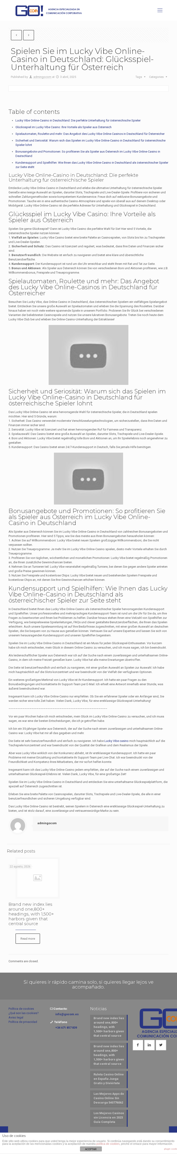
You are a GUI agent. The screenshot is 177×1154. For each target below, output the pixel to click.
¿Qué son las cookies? (24, 1013)
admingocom (42, 77)
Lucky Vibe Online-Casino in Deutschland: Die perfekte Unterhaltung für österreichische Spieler (78, 120)
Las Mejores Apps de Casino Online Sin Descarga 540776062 (109, 1098)
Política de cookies (21, 1008)
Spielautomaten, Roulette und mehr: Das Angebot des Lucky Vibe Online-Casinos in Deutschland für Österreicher (90, 134)
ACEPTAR (91, 1149)
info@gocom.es (67, 1014)
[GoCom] (49, 10)
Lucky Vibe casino (116, 741)
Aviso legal (16, 1017)
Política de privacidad (23, 1022)
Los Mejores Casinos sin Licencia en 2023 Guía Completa (109, 1117)
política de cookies (108, 1143)
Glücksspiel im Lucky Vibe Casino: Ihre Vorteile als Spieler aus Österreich (63, 127)
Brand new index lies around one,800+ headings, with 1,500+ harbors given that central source (31, 914)
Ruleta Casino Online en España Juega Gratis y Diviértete (109, 1079)
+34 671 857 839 (66, 1027)
